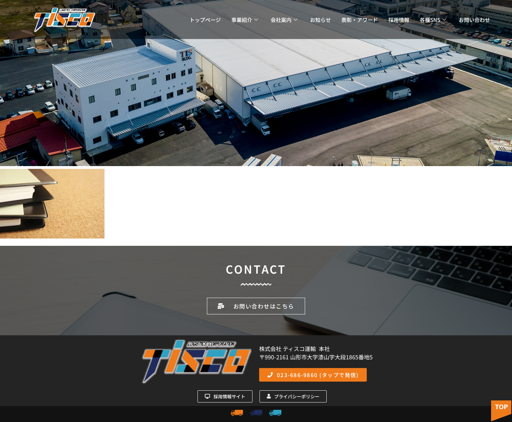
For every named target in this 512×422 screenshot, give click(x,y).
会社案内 (281, 19)
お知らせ (320, 19)
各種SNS (430, 19)
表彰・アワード (359, 19)
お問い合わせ (474, 19)
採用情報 (398, 19)
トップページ (205, 19)
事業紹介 (241, 19)
